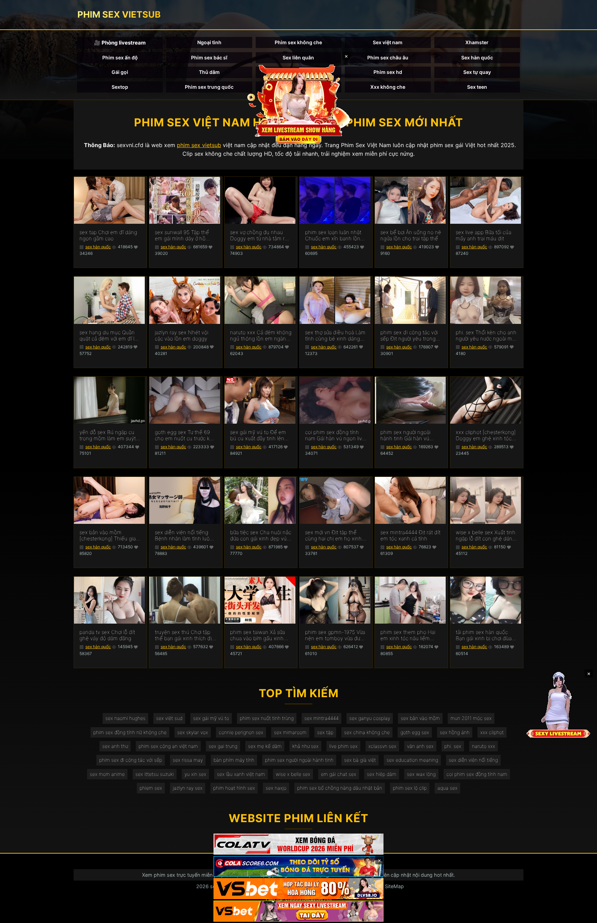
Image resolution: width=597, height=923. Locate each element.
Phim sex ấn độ (120, 57)
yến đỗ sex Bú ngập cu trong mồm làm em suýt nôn (107, 435)
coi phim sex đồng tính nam (476, 774)
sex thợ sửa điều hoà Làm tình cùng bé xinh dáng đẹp (335, 335)
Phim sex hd (387, 72)
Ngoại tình (209, 42)
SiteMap (394, 886)
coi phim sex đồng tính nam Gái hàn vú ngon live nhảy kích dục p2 (335, 435)
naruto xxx (483, 746)
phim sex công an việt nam (168, 746)
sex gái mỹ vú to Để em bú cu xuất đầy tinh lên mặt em (258, 435)
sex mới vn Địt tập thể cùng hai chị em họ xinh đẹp (333, 535)
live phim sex (343, 746)
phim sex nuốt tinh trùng (267, 718)
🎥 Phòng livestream (120, 42)
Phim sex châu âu (387, 57)
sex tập (325, 732)
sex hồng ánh (455, 732)
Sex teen (477, 87)
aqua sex (447, 788)
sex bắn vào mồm (420, 718)
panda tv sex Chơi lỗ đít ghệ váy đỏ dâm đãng (107, 635)
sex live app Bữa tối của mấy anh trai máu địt (483, 235)
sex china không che (367, 732)
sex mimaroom (290, 732)
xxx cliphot (492, 732)
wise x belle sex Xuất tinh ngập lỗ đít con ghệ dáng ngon (485, 535)
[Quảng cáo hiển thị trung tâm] (298, 103)
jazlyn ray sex (187, 788)
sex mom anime (107, 774)
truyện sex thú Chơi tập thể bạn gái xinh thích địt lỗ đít (184, 635)
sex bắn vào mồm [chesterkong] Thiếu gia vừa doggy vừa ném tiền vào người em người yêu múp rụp (107, 535)
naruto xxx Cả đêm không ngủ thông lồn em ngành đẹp (261, 335)
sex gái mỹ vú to (211, 718)
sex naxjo (276, 788)
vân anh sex (420, 746)
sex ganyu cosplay (369, 718)
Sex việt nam (387, 42)
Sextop (120, 87)
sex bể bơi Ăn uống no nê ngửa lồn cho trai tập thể (410, 235)
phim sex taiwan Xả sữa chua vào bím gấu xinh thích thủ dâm (257, 635)
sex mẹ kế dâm (265, 746)
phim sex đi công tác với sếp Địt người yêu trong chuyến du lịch (409, 335)
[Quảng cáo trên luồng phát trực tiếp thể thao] (298, 911)
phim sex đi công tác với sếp (130, 760)
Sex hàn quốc (477, 57)
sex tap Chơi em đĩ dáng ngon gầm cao (108, 235)
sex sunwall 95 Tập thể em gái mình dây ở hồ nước (182, 235)
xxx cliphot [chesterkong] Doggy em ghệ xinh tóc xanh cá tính (486, 435)
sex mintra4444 (321, 718)
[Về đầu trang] (582, 914)
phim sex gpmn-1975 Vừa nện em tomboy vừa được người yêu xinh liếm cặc (335, 635)
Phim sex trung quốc (209, 87)
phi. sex (452, 746)
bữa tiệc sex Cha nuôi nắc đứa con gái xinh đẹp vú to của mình (260, 535)
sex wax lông (421, 774)
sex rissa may (188, 760)
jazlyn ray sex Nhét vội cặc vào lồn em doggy (181, 335)
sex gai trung (223, 746)
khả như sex (305, 746)
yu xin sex (195, 774)
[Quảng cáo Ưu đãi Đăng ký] (298, 866)
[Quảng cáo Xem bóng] (298, 844)
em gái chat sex (338, 774)
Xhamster (477, 42)
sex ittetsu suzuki (154, 774)
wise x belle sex (293, 774)
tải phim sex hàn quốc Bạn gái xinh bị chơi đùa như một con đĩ (484, 635)
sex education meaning (412, 760)
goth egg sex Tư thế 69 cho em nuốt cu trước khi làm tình (184, 435)
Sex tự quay (477, 72)
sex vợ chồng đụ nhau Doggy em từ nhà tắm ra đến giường (258, 235)
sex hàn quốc (98, 246)
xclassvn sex (382, 746)
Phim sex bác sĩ (209, 57)
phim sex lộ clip (410, 788)
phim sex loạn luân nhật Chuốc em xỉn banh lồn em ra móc (333, 235)
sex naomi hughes (125, 718)
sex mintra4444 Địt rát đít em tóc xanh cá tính (410, 535)
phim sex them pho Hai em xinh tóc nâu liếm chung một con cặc (407, 635)
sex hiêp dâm (381, 774)
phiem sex (151, 788)
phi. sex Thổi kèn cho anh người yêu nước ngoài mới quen (486, 335)
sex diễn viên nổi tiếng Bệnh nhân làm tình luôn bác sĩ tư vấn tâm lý (184, 535)
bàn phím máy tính (234, 760)
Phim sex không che (298, 42)
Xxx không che (387, 87)
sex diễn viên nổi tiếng (473, 760)
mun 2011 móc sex (471, 718)
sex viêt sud (169, 718)
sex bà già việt (360, 760)
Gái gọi (120, 72)
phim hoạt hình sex (234, 788)
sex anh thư (115, 746)
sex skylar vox (192, 732)
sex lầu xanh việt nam (241, 774)
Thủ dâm (209, 72)
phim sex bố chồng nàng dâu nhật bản (339, 788)
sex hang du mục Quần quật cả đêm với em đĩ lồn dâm (110, 335)
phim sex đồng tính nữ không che (130, 732)
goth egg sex (414, 732)
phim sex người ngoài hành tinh (299, 760)
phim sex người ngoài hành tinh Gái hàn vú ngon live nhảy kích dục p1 (408, 435)
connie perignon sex (241, 732)
